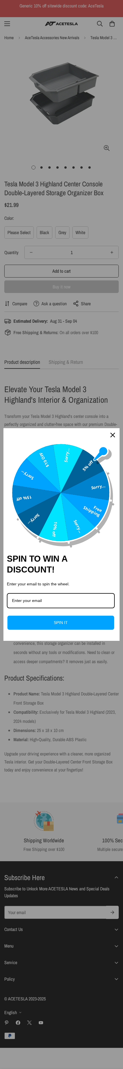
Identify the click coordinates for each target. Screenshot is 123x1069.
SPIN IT (61, 622)
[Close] (113, 435)
